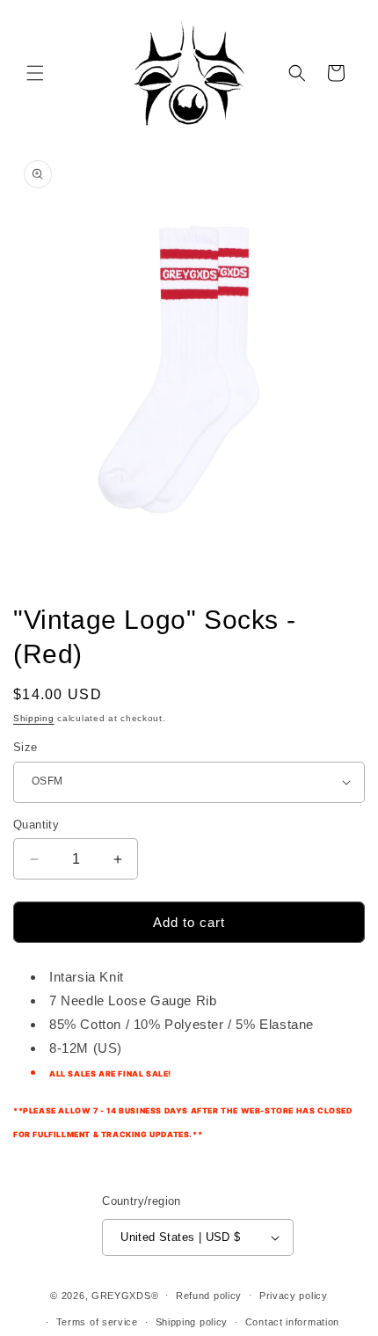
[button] (35, 73)
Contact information (292, 1322)
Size (25, 747)
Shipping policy (192, 1322)
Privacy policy (293, 1295)
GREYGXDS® (124, 1294)
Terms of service (97, 1322)
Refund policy (209, 1295)
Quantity (36, 824)
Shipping (34, 718)
